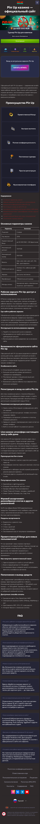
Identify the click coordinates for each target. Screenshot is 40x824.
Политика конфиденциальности (20, 769)
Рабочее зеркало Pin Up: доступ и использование (19, 202)
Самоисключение (11, 782)
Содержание (22, 786)
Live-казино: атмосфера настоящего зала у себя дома (20, 209)
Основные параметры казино (12, 200)
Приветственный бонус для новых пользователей (19, 216)
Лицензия (33, 778)
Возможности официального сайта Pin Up (16, 204)
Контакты (10, 786)
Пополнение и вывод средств (13, 218)
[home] (20, 3)
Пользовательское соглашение (15, 778)
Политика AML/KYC (28, 782)
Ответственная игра (20, 773)
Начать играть (20, 68)
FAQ (31, 786)
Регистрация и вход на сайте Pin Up (15, 207)
